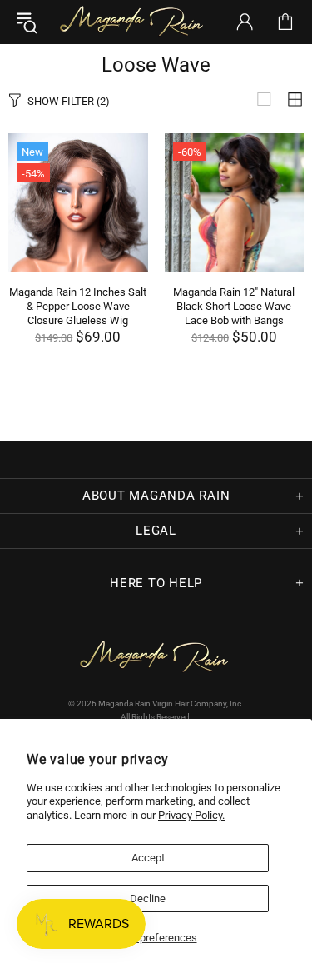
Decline (148, 898)
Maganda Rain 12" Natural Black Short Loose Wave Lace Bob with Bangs (234, 306)
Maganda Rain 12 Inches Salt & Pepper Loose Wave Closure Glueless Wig (77, 306)
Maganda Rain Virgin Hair (133, 22)
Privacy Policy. (191, 815)
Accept (148, 857)
